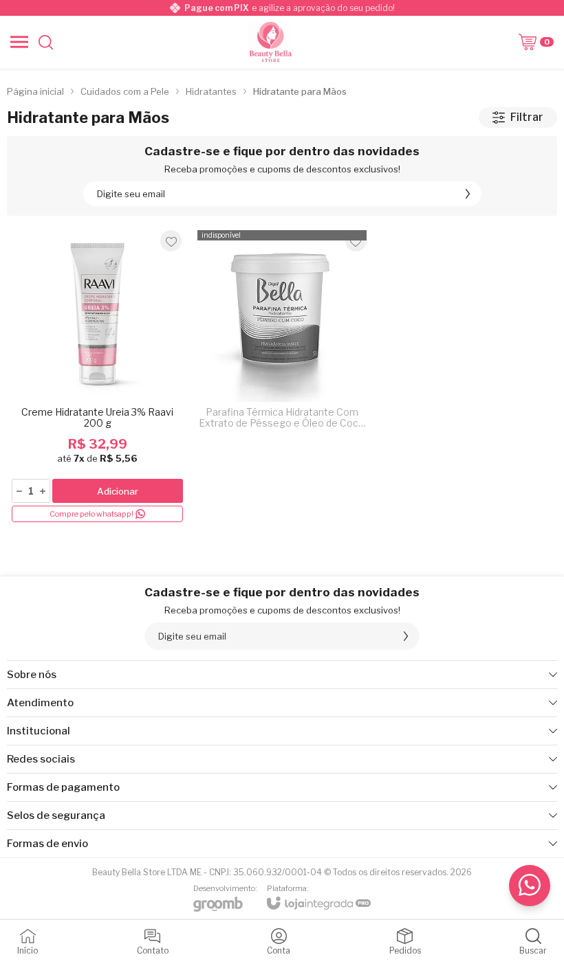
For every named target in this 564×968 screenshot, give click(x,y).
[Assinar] (467, 193)
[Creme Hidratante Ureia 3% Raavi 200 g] (97, 375)
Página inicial (35, 91)
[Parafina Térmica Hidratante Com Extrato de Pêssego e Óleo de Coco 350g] (281, 375)
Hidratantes (211, 91)
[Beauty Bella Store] (270, 42)
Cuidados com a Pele (124, 91)
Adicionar (117, 491)
